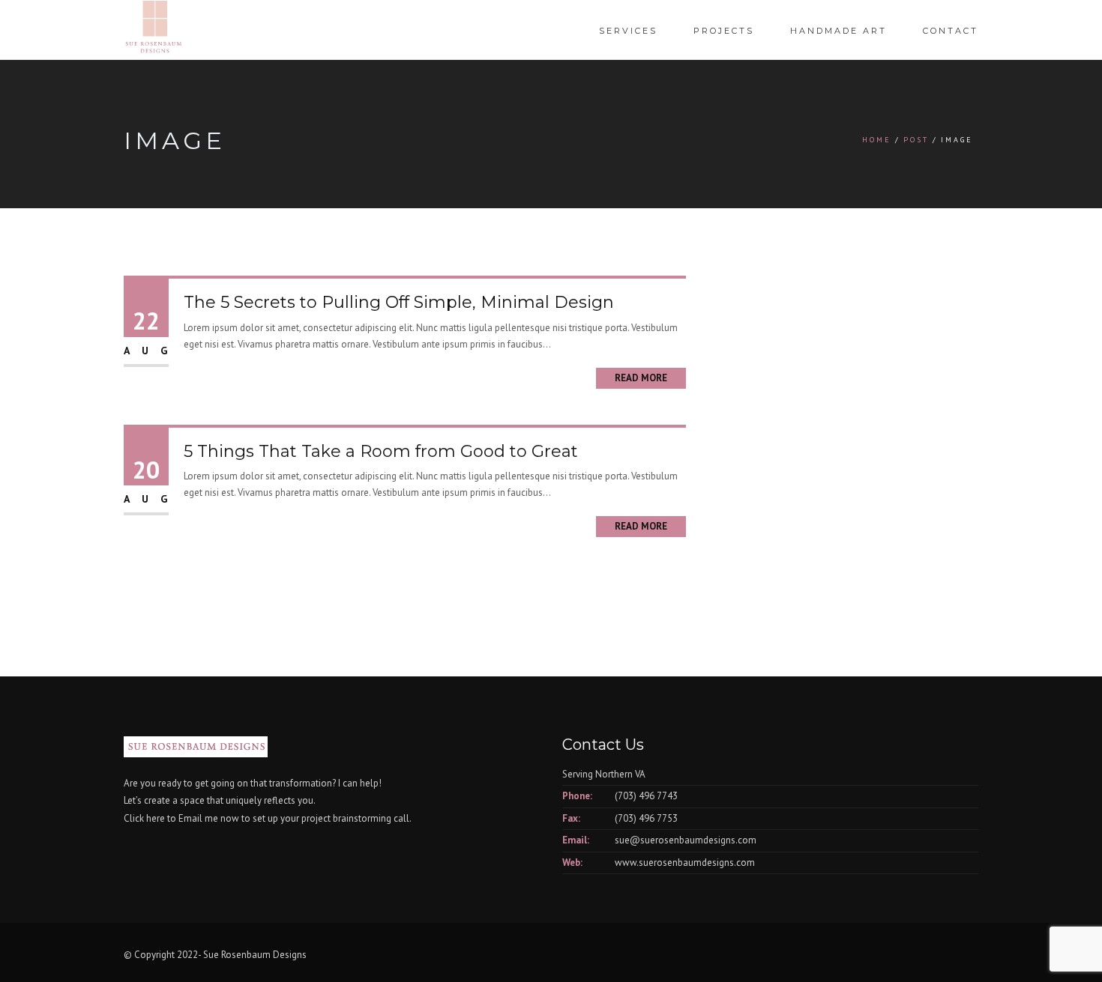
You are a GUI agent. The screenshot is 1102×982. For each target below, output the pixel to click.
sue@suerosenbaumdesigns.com (685, 840)
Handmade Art (838, 30)
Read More (641, 378)
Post (916, 140)
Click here (144, 818)
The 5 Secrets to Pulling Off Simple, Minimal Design (399, 302)
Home (876, 140)
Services (628, 30)
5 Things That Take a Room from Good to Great (381, 451)
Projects (723, 30)
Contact (950, 30)
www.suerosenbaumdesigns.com (685, 862)
